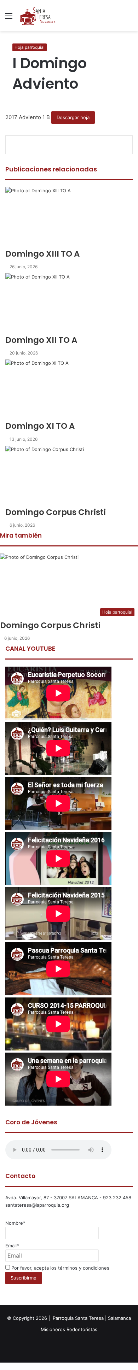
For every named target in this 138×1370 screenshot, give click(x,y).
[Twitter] (2, 1366)
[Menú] (8, 18)
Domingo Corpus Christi (50, 625)
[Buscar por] (129, 18)
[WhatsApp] (3, 1366)
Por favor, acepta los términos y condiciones (59, 1268)
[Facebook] (0, 1366)
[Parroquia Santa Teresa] (38, 15)
